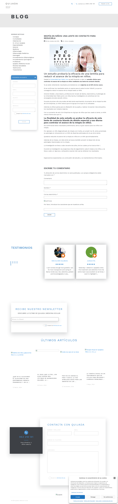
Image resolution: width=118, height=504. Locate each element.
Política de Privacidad (89, 501)
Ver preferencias (108, 497)
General (15, 47)
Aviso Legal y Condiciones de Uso (104, 501)
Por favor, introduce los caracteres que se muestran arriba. (64, 204)
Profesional (16, 61)
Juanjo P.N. (91, 261)
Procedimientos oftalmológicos (23, 57)
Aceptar (78, 497)
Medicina (16, 49)
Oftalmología (17, 51)
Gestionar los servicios (77, 492)
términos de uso (57, 325)
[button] (114, 478)
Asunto (15, 97)
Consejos (16, 37)
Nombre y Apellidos (54, 429)
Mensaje (15, 105)
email (14, 89)
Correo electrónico (51, 194)
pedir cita (105, 3)
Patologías (16, 55)
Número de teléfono (54, 440)
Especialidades (18, 45)
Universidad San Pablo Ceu (59, 79)
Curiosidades (17, 39)
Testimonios (17, 68)
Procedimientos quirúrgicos (22, 59)
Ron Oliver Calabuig (60, 261)
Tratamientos (17, 70)
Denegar (93, 497)
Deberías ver (17, 41)
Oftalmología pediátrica (21, 53)
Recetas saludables (19, 66)
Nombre (47, 188)
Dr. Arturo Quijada (19, 43)
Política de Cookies (78, 501)
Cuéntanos (51, 450)
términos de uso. (26, 113)
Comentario (48, 178)
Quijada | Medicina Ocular (21, 63)
